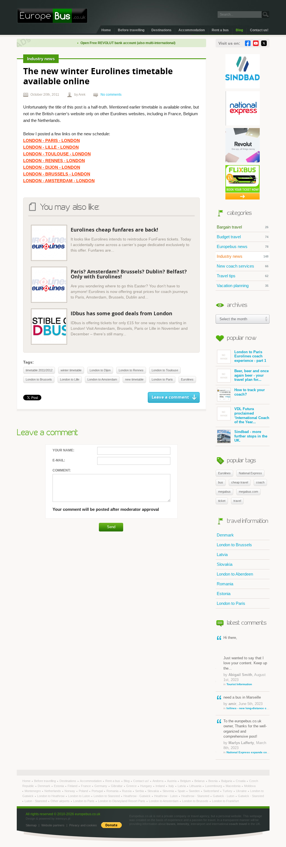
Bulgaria (227, 781)
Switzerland (211, 791)
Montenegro (33, 791)
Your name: (63, 450)
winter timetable (71, 370)
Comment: (62, 470)
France (86, 786)
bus (220, 482)
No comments (111, 95)
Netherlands (53, 791)
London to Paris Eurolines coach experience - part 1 (250, 356)
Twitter (264, 43)
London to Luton (79, 796)
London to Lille (69, 379)
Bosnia (213, 781)
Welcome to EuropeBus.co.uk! (52, 16)
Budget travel (242, 236)
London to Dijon (100, 370)
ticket (221, 500)
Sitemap (31, 825)
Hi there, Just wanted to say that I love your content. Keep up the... (245, 661)
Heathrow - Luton (166, 796)
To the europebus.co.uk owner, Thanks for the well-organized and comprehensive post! (246, 736)
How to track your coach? (249, 392)
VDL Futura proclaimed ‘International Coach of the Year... (251, 415)
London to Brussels (234, 544)
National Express (250, 473)
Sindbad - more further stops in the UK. (250, 436)
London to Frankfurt (225, 801)
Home (106, 30)
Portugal (98, 791)
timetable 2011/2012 (39, 370)
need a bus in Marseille (246, 702)
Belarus (200, 781)
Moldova (250, 786)
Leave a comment (170, 397)
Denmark (225, 535)
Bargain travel (242, 227)
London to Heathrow (51, 796)
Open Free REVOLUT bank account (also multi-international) (118, 43)
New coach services (242, 266)
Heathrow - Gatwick (137, 796)
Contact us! (259, 30)
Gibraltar (117, 786)
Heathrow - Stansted (195, 796)
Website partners (53, 825)
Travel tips (242, 275)
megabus (224, 491)
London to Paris (231, 603)
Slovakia (224, 564)
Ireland (161, 786)
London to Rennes (131, 370)
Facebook (248, 43)
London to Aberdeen (235, 574)
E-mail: (59, 460)
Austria (172, 781)
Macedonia (233, 786)
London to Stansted (107, 796)
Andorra (158, 781)
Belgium (186, 781)
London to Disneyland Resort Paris (122, 801)
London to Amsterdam (102, 379)
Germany (101, 786)
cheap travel (239, 482)
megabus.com (248, 491)
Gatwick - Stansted (251, 796)
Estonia (223, 593)
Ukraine (241, 791)
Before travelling (131, 30)
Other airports (60, 801)
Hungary (146, 786)
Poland (84, 791)
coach (260, 482)
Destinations (161, 30)
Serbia (140, 791)
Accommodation (191, 30)
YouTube (256, 43)
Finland (73, 786)
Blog (239, 30)
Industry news (242, 256)
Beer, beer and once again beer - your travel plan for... (251, 375)
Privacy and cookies (83, 825)
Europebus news (242, 246)
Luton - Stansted (36, 801)
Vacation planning (242, 285)
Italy (171, 786)
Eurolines (224, 473)
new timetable (134, 379)
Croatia (241, 781)
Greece (131, 786)
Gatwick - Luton (224, 796)
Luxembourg (214, 786)
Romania (225, 583)
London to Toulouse (165, 370)
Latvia (222, 554)
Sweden (195, 791)
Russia (127, 791)
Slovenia (169, 791)
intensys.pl (63, 818)
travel (237, 500)
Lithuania (195, 786)
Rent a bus (220, 30)
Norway (70, 791)
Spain (182, 791)
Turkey (228, 791)
